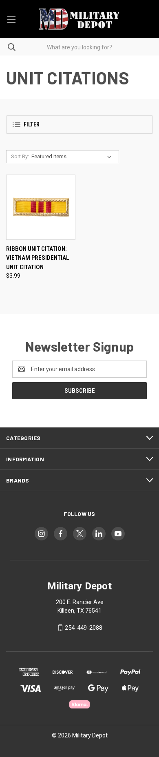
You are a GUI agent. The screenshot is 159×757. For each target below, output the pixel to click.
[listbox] (73, 157)
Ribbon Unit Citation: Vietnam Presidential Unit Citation (37, 258)
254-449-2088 (83, 627)
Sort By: (20, 156)
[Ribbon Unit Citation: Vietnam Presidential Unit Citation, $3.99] (41, 207)
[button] (79, 124)
